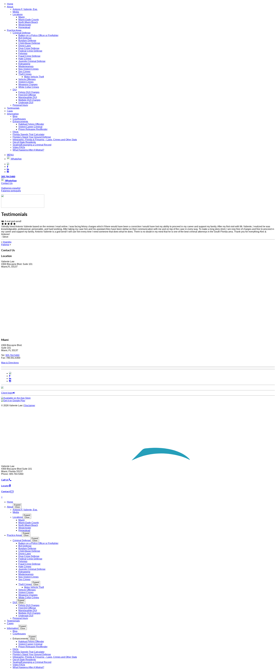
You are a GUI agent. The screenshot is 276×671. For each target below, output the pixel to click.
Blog (15, 116)
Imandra (7, 242)
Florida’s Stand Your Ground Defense (32, 137)
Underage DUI (25, 102)
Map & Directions (10, 362)
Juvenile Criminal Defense (31, 61)
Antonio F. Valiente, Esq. (25, 9)
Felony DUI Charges (28, 92)
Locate (5, 485)
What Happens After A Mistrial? (28, 150)
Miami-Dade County (28, 19)
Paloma (5, 244)
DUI (15, 89)
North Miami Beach (28, 22)
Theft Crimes (24, 74)
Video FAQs (19, 147)
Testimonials (13, 108)
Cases (10, 110)
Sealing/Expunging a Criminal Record (32, 145)
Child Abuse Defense (29, 43)
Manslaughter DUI (27, 97)
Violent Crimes (25, 82)
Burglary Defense (27, 40)
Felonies (22, 53)
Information (13, 113)
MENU (10, 155)
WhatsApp (16, 159)
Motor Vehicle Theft (34, 77)
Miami (21, 17)
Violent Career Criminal (30, 126)
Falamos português (11, 190)
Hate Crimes (24, 58)
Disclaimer (29, 405)
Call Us (5, 479)
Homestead (24, 27)
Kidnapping (24, 64)
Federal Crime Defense (30, 51)
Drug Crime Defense (28, 48)
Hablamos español (10, 188)
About (10, 6)
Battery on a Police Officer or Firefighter (38, 35)
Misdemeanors (25, 66)
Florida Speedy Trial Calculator (28, 134)
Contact (5, 491)
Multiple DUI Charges (29, 100)
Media (16, 12)
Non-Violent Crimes (28, 69)
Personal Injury (20, 105)
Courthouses (19, 119)
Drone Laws (24, 46)
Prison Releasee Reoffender (32, 129)
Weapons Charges (28, 84)
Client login (7, 393)
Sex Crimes (24, 71)
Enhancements (20, 121)
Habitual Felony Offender (31, 124)
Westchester (24, 25)
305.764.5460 (8, 176)
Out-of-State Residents (24, 142)
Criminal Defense (21, 33)
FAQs (15, 132)
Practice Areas (14, 30)
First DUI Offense (27, 95)
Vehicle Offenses (27, 79)
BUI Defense (24, 38)
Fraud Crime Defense (29, 56)
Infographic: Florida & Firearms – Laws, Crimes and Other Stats (45, 139)
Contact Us (7, 183)
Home (10, 3)
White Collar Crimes (28, 87)
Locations (18, 14)
